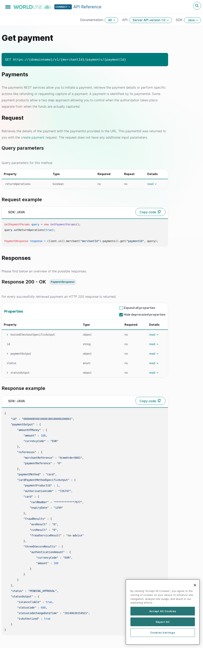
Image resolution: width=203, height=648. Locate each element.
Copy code (148, 212)
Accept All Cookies (162, 611)
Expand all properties (139, 307)
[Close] (195, 585)
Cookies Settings (162, 632)
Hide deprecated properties (145, 314)
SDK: (180, 20)
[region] (162, 612)
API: (125, 20)
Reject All (163, 621)
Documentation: (92, 20)
